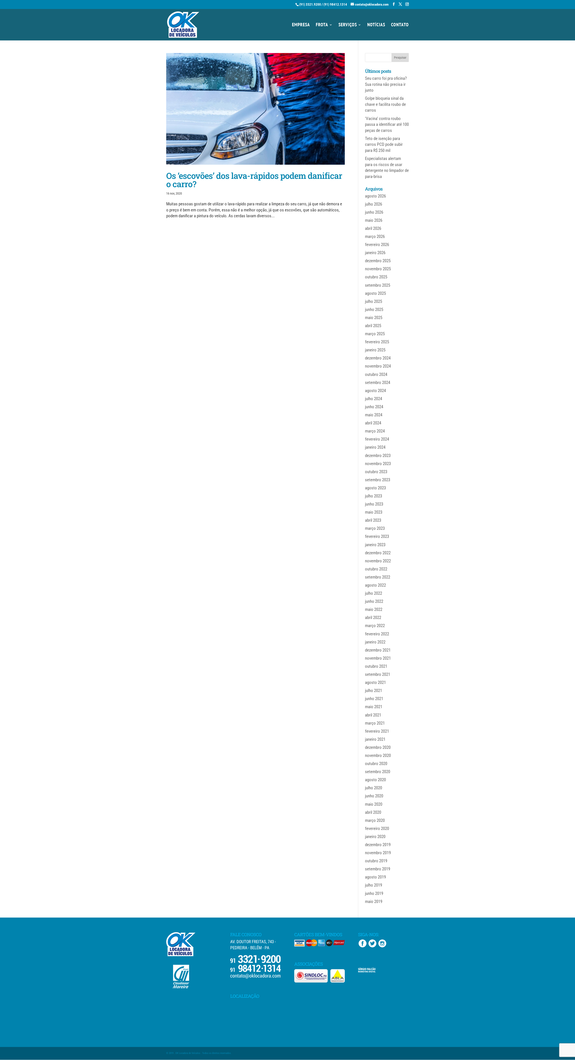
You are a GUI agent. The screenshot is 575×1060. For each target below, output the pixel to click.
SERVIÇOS (347, 25)
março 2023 (375, 528)
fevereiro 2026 (377, 244)
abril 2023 (373, 520)
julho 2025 (373, 301)
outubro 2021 (376, 666)
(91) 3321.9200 (310, 4)
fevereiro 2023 (377, 536)
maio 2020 (373, 804)
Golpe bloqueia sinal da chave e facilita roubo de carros (385, 104)
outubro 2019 (376, 860)
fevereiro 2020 (377, 828)
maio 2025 (373, 317)
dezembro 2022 (378, 552)
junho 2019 (374, 893)
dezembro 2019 (378, 844)
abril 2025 (373, 325)
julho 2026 (373, 204)
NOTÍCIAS (376, 25)
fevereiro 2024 (377, 439)
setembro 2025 (377, 285)
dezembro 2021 (378, 650)
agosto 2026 (375, 196)
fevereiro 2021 (377, 731)
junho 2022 (374, 601)
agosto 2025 (375, 293)
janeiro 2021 (375, 739)
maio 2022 (373, 609)
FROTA (322, 25)
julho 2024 (373, 398)
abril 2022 (373, 617)
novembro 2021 (378, 658)
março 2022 (375, 625)
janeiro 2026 (375, 252)
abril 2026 (373, 228)
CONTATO (400, 25)
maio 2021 (373, 706)
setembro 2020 (377, 771)
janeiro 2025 (375, 350)
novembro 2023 (378, 463)
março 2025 (375, 333)
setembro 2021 (377, 674)
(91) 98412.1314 (335, 4)
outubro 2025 (376, 276)
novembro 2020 (378, 755)
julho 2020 (373, 787)
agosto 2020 (375, 779)
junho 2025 (374, 309)
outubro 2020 (376, 763)
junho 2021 (374, 698)
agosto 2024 (375, 390)
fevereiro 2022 (377, 633)
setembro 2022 (377, 577)
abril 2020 (373, 812)
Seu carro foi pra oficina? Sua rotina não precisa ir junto (386, 84)
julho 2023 (373, 496)
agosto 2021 (375, 682)
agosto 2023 (375, 487)
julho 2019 (373, 885)
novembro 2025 (378, 268)
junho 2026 (374, 212)
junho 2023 (374, 504)
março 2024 (375, 431)
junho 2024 (374, 406)
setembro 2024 (377, 382)
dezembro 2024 (378, 358)
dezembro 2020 (378, 747)
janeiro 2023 (375, 544)
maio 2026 (373, 220)
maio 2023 (373, 512)
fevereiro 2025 (377, 341)
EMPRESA (301, 25)
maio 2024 (373, 414)
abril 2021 (373, 715)
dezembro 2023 (378, 455)
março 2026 (375, 236)
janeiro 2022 (375, 642)
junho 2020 (374, 795)
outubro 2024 (376, 374)
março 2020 (375, 820)
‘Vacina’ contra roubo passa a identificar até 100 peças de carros (387, 124)
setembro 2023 (377, 479)
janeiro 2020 (375, 836)
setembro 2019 (377, 869)
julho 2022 (373, 593)
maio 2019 (373, 901)
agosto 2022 (375, 585)
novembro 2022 (378, 560)
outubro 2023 (376, 471)
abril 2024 (373, 423)
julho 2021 (373, 690)
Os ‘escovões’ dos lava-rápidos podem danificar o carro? (254, 179)
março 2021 (375, 723)
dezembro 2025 (378, 260)
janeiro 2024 (375, 447)
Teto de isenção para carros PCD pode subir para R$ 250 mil (384, 144)
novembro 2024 (378, 366)
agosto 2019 (375, 877)
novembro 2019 (378, 852)
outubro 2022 (376, 569)
